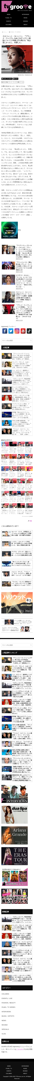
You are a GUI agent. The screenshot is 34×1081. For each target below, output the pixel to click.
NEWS (16, 78)
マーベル (21, 82)
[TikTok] (29, 331)
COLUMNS (9, 1073)
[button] (31, 340)
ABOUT (25, 1073)
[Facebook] (4, 331)
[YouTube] (23, 331)
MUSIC (25, 1068)
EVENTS (9, 1071)
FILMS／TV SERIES (7, 78)
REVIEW (25, 1071)
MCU (4, 82)
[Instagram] (17, 331)
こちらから (20, 1049)
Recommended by (25, 516)
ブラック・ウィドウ (12, 82)
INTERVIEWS (25, 1066)
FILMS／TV (9, 1068)
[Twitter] (11, 331)
